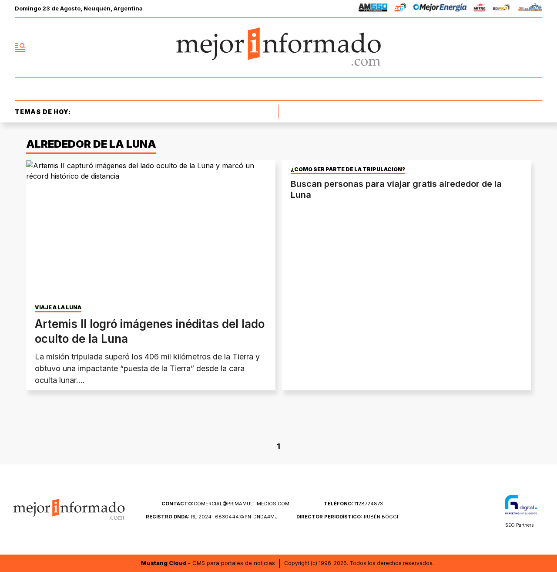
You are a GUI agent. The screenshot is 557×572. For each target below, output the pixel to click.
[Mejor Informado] (278, 47)
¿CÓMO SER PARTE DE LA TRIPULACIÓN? (348, 169)
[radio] (373, 8)
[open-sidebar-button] (20, 47)
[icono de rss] (535, 47)
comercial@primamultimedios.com (225, 504)
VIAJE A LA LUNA (58, 307)
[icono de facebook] (478, 47)
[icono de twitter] (497, 47)
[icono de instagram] (516, 47)
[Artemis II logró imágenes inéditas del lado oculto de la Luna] (150, 230)
